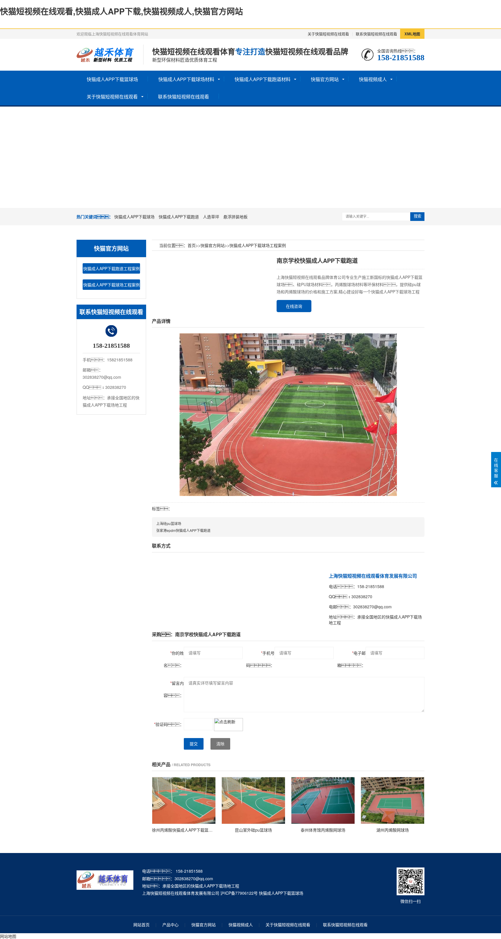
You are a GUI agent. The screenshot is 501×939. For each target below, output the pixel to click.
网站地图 (8, 936)
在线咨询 (294, 306)
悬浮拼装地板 (235, 216)
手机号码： (260, 659)
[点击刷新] (228, 724)
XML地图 (412, 33)
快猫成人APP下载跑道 (179, 216)
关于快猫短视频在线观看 (328, 33)
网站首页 (141, 924)
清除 (220, 744)
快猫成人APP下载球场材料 (186, 79)
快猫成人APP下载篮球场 (112, 79)
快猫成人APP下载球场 (134, 216)
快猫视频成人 (373, 79)
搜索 (417, 216)
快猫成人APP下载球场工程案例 (111, 285)
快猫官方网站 (325, 79)
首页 (192, 245)
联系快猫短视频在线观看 (376, 33)
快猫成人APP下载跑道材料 (263, 79)
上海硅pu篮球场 (168, 523)
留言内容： (174, 689)
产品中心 (170, 924)
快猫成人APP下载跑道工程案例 (111, 268)
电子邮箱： (351, 659)
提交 (194, 744)
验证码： (169, 724)
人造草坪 (211, 216)
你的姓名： (174, 659)
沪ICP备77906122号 (239, 893)
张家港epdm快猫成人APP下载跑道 (183, 530)
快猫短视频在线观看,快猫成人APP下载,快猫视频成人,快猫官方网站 (121, 11)
